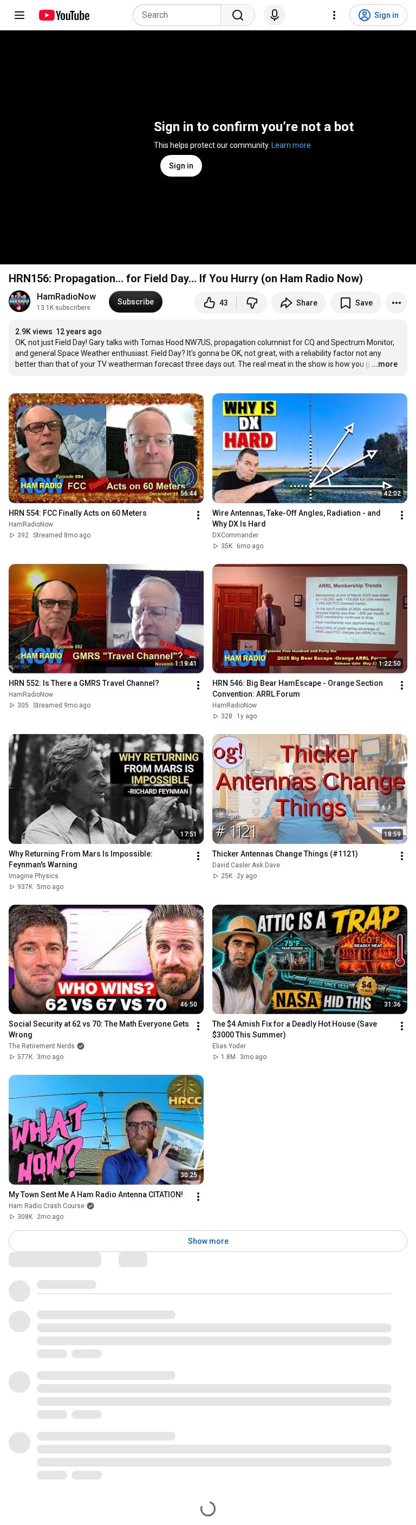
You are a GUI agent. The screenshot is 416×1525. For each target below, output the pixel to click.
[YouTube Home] (63, 15)
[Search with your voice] (274, 15)
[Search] (237, 15)
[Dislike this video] (252, 303)
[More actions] (396, 303)
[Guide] (19, 15)
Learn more (291, 145)
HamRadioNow (66, 296)
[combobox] (180, 15)
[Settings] (334, 15)
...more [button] (385, 364)
